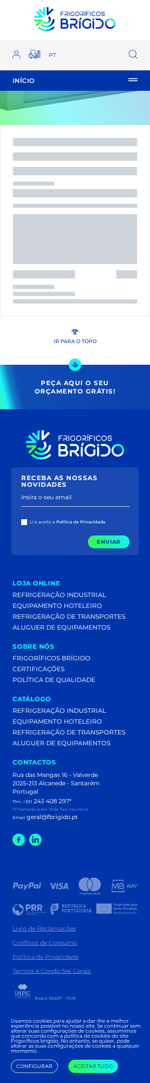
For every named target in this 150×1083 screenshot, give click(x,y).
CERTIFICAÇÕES (38, 669)
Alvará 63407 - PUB (54, 998)
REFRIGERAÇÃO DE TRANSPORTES (68, 616)
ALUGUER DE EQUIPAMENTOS (61, 627)
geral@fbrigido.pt (52, 817)
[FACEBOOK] (18, 844)
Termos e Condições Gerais (51, 971)
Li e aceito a (67, 522)
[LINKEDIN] (35, 844)
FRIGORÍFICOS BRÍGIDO (51, 658)
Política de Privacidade (45, 957)
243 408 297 (51, 801)
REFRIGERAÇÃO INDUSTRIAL (59, 595)
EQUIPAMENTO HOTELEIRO (57, 606)
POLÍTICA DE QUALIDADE (53, 680)
